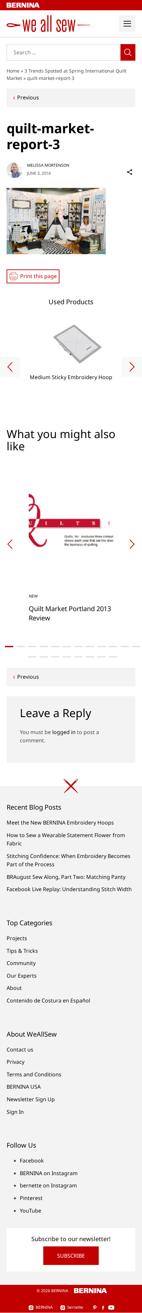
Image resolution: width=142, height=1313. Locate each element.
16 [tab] (67, 656)
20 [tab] (113, 656)
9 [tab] (101, 646)
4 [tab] (44, 646)
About (14, 988)
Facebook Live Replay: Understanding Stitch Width (69, 889)
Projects (17, 938)
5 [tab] (55, 646)
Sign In (15, 1111)
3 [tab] (32, 646)
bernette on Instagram (48, 1185)
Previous (28, 97)
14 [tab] (44, 656)
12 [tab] (136, 646)
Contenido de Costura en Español (48, 1000)
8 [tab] (90, 646)
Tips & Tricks (22, 950)
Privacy (15, 1061)
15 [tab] (55, 656)
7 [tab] (78, 646)
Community (21, 963)
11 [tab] (125, 646)
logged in (64, 732)
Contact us (20, 1049)
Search (128, 52)
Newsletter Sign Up (31, 1099)
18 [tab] (90, 656)
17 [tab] (78, 656)
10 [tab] (113, 646)
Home (13, 71)
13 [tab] (32, 656)
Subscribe (71, 1255)
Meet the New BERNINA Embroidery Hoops (60, 822)
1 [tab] (9, 646)
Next (132, 367)
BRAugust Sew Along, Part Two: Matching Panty (66, 877)
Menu (127, 23)
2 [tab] (21, 646)
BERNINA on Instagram (49, 1173)
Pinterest (31, 1198)
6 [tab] (67, 646)
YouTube (30, 1210)
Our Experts (22, 975)
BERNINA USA (24, 1086)
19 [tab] (101, 656)
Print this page (38, 276)
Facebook (32, 1160)
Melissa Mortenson (48, 165)
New (33, 596)
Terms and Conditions (34, 1074)
